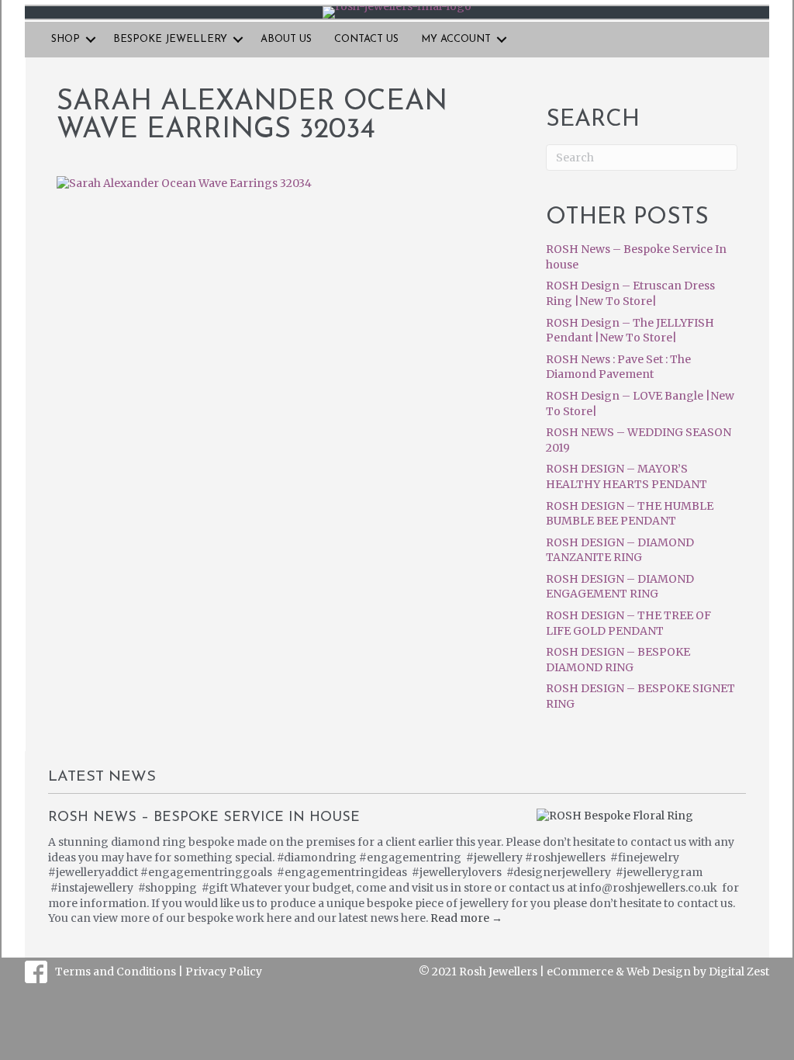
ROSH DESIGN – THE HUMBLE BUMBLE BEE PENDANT (629, 513)
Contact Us (366, 39)
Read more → (466, 918)
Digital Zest (739, 972)
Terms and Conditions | (120, 972)
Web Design (659, 972)
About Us (286, 39)
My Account (456, 39)
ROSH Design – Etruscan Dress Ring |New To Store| (630, 293)
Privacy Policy (223, 972)
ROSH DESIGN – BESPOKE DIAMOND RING (618, 659)
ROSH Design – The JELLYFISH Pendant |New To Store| (630, 330)
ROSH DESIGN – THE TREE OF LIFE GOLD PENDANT (628, 623)
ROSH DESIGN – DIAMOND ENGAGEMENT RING (620, 586)
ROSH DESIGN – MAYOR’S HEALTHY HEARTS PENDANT (626, 476)
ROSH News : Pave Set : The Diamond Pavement (618, 367)
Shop (65, 39)
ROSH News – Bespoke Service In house (204, 818)
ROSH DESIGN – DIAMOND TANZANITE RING (620, 550)
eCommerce (580, 972)
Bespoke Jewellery (170, 39)
